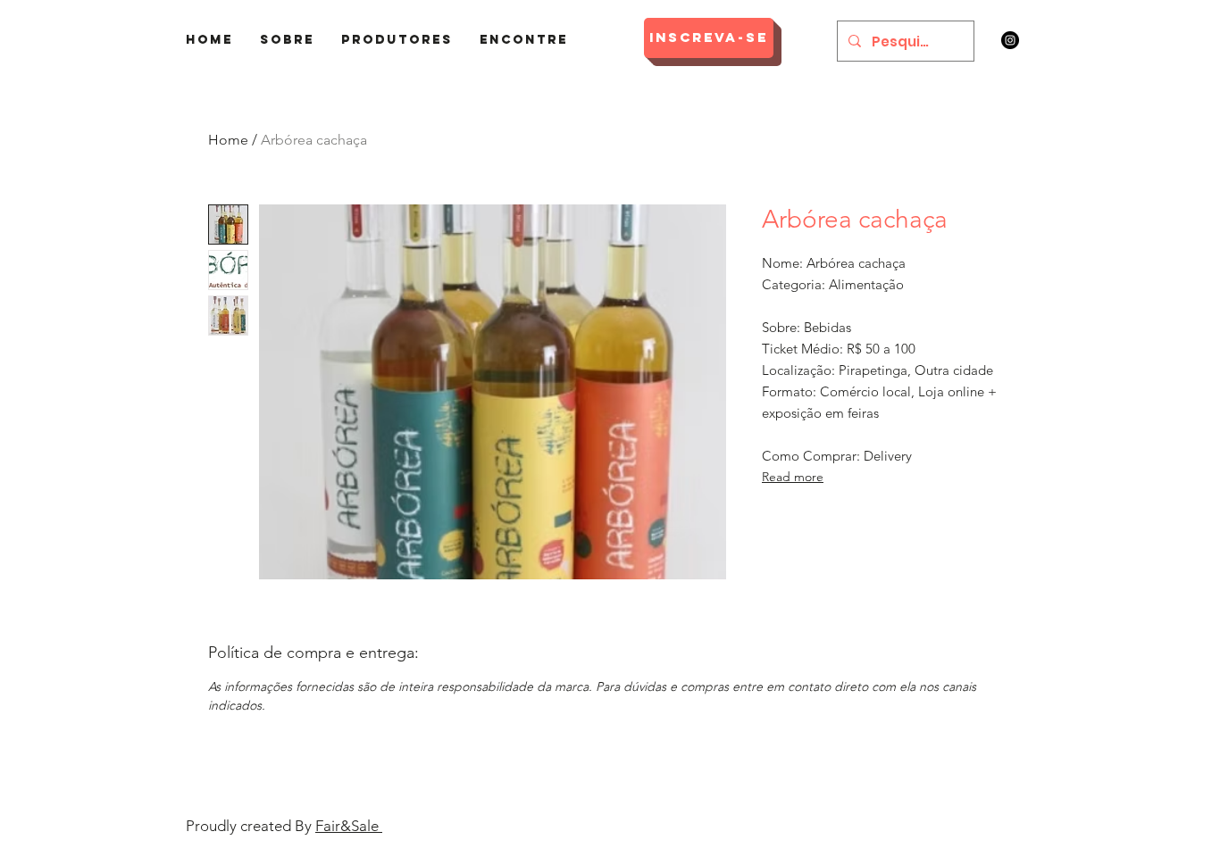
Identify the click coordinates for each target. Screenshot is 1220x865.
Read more (792, 477)
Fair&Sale (348, 826)
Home (228, 139)
